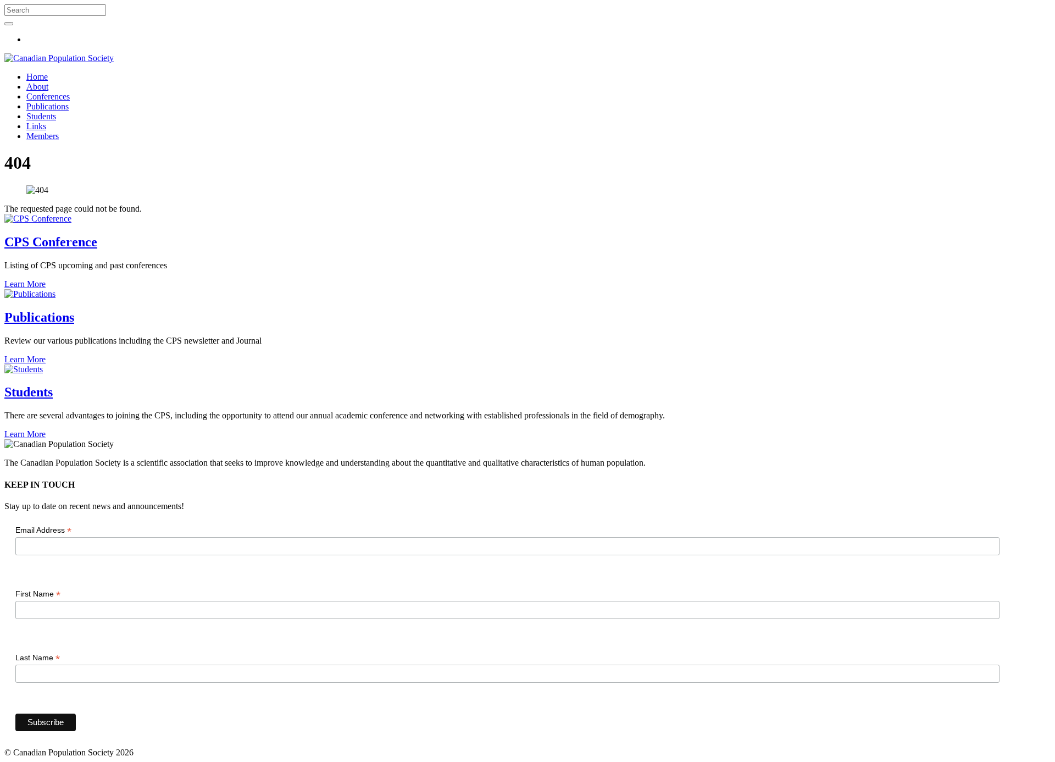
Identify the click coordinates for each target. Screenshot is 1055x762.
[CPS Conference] (37, 218)
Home (37, 76)
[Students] (23, 369)
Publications (47, 106)
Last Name (37, 658)
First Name (37, 594)
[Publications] (29, 294)
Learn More (25, 284)
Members (42, 136)
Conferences (48, 96)
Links (36, 126)
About (37, 86)
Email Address (43, 530)
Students (41, 116)
